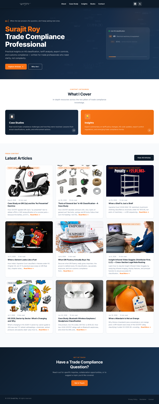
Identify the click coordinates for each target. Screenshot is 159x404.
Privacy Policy (132, 399)
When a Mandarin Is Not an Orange (124, 318)
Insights (84, 4)
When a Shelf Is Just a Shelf (121, 203)
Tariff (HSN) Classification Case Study (23, 168)
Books (92, 4)
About (63, 4)
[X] (140, 4)
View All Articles (144, 158)
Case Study (73, 4)
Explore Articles (14, 67)
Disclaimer (143, 399)
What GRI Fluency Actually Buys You (74, 260)
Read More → (35, 215)
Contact (101, 4)
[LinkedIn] (135, 4)
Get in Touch (79, 383)
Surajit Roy (14, 398)
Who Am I (35, 67)
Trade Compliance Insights (69, 224)
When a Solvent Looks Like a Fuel (22, 260)
